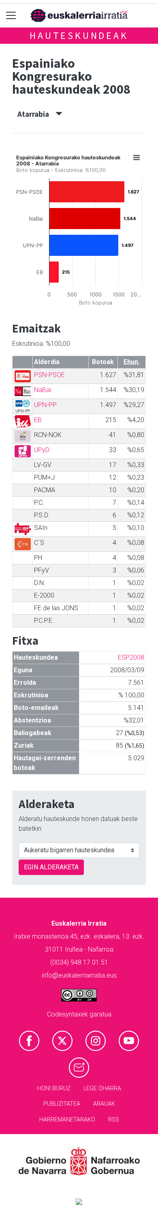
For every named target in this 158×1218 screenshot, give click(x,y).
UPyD (41, 450)
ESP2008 (131, 657)
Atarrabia (36, 114)
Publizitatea (61, 1103)
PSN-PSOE (49, 375)
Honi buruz (53, 1088)
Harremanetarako (67, 1119)
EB (38, 420)
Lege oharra (102, 1088)
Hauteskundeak (79, 35)
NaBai (42, 390)
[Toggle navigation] (11, 16)
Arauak (104, 1103)
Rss (113, 1119)
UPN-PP (45, 405)
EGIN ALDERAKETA (51, 867)
